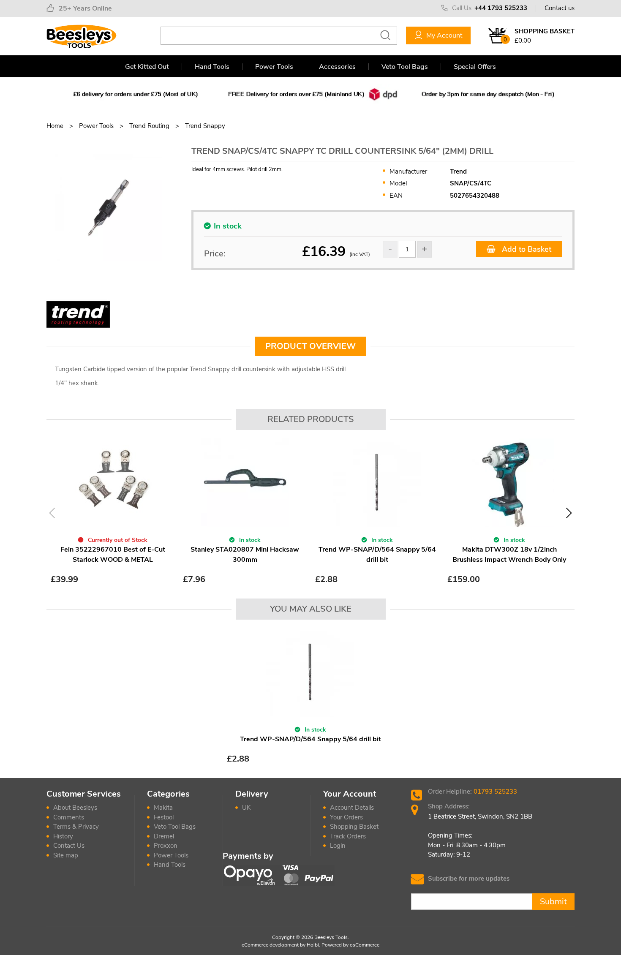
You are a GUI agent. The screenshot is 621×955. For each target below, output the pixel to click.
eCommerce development (270, 944)
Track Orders (348, 836)
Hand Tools (212, 66)
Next (569, 513)
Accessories (337, 66)
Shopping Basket (354, 826)
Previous (52, 513)
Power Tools (274, 66)
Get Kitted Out (147, 66)
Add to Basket (525, 249)
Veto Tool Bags (404, 66)
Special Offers (475, 66)
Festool (164, 817)
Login (338, 845)
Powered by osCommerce (350, 944)
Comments (68, 817)
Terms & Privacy (76, 826)
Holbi (313, 944)
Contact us (560, 8)
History (63, 836)
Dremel (164, 836)
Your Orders (346, 817)
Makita (163, 807)
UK (246, 807)
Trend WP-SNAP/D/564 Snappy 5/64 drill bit (310, 739)
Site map (65, 855)
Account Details (352, 807)
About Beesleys (75, 807)
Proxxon (165, 845)
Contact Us (68, 845)
